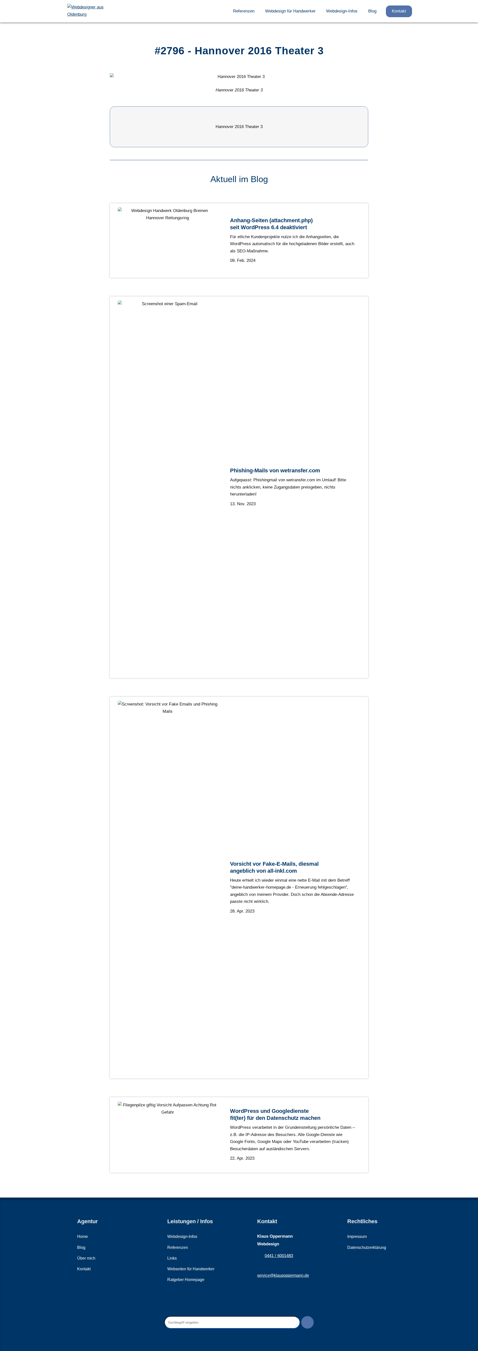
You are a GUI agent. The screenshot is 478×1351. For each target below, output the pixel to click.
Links (172, 1258)
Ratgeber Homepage (185, 1280)
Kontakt (399, 11)
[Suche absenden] (307, 1322)
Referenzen (243, 11)
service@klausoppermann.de (283, 1275)
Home (82, 1236)
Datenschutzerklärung (366, 1247)
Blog (372, 11)
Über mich (86, 1258)
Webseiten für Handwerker (190, 1269)
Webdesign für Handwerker (290, 11)
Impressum (357, 1236)
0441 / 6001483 (279, 1255)
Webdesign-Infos (342, 11)
